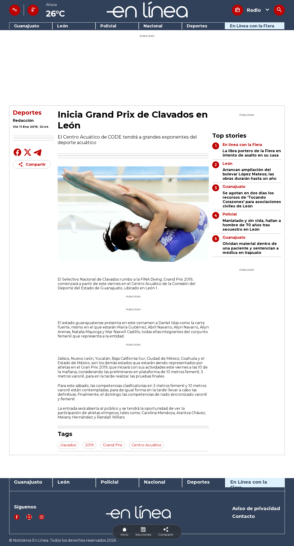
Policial (108, 26)
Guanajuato (26, 26)
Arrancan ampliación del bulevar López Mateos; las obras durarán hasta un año (249, 174)
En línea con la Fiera (242, 144)
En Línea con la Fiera (252, 26)
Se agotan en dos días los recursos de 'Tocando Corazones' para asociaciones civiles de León (252, 200)
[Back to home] (147, 16)
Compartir (36, 164)
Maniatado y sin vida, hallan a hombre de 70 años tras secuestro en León (252, 225)
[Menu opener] (14, 10)
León (62, 26)
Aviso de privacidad (256, 508)
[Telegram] (37, 156)
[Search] (279, 10)
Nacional (153, 26)
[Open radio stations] (237, 10)
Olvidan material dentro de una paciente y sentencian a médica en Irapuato (251, 248)
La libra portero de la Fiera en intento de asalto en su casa (252, 153)
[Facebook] (17, 156)
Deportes (197, 26)
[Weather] (33, 10)
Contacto (243, 516)
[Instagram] (41, 518)
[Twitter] (27, 155)
